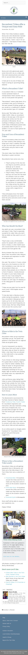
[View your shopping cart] (26, 17)
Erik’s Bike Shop (11, 487)
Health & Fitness (7, 637)
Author (4, 589)
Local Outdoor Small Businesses (11, 634)
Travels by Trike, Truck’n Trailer (15, 402)
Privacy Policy (6, 626)
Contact (16, 620)
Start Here (9, 620)
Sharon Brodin (13, 592)
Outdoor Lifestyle (9, 610)
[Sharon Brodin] (5, 598)
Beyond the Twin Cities (9, 640)
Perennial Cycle (10, 497)
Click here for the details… (11, 556)
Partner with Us (7, 623)
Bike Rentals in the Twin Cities (15, 576)
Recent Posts (9, 589)
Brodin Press (21, 653)
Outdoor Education (8, 630)
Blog (4, 617)
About (4, 620)
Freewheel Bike (10, 478)
